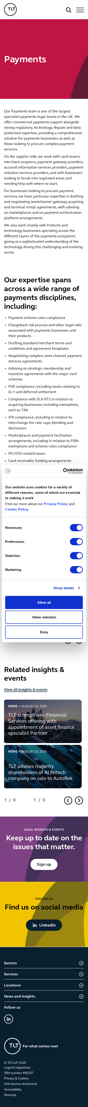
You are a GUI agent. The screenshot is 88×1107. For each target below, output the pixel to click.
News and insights (19, 996)
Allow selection (44, 617)
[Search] (68, 10)
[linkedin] (8, 1019)
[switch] (76, 541)
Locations (12, 985)
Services (11, 974)
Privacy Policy (56, 504)
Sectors (10, 963)
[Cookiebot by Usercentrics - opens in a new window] (63, 471)
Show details (63, 588)
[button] (79, 9)
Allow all (44, 602)
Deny (44, 632)
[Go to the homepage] (31, 1046)
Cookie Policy (16, 509)
